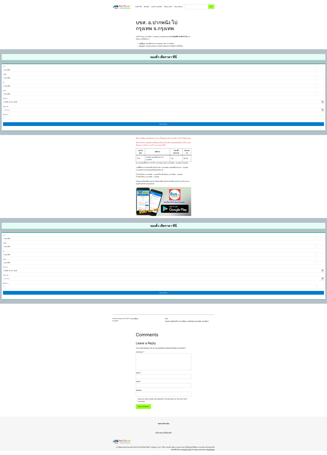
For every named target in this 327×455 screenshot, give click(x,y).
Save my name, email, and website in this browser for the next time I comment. (162, 400)
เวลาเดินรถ (205, 321)
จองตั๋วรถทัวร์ (174, 321)
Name (138, 373)
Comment (140, 352)
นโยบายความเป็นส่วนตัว (163, 432)
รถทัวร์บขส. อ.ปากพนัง (194, 321)
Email (138, 381)
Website (139, 390)
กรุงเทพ (167, 321)
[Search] (211, 7)
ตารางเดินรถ (134, 318)
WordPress (211, 449)
